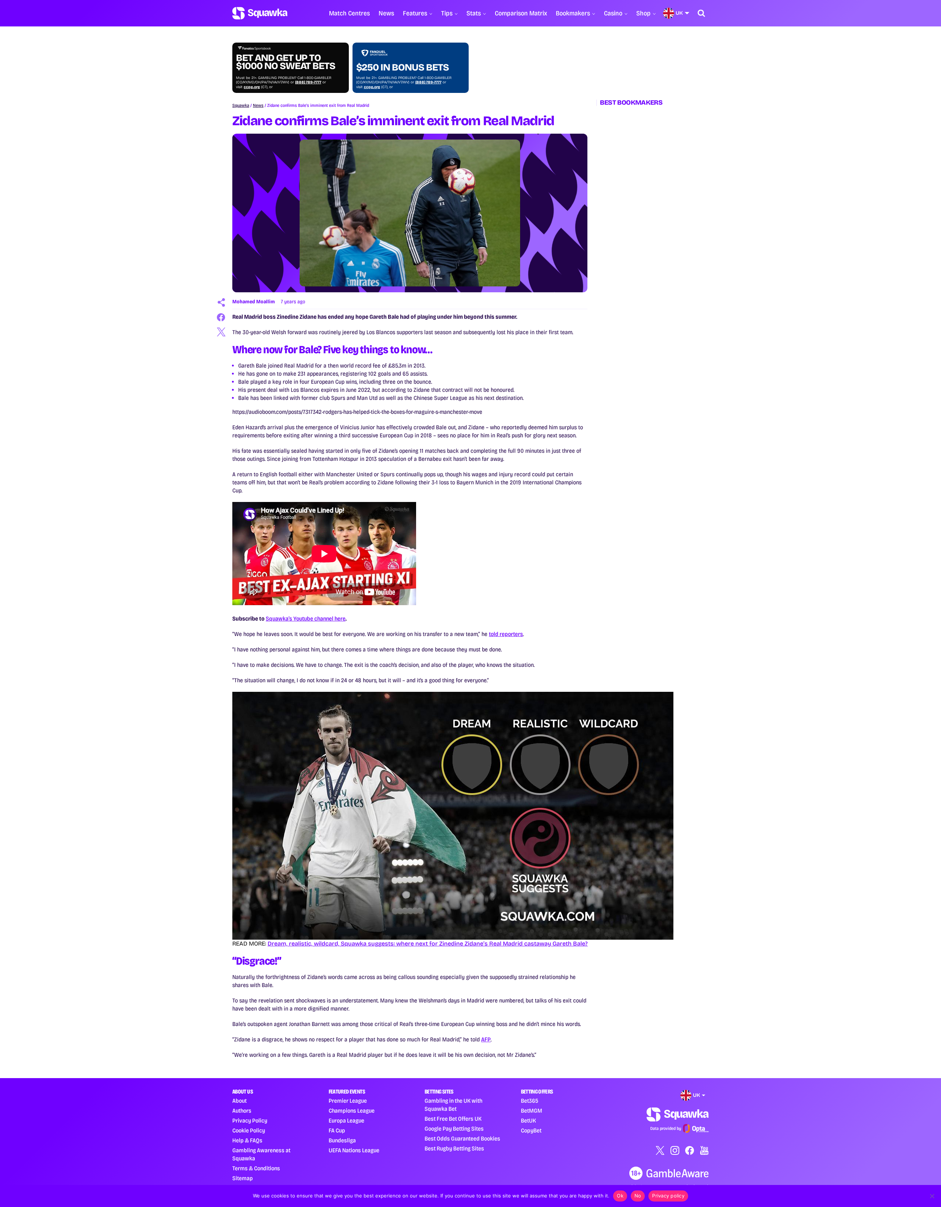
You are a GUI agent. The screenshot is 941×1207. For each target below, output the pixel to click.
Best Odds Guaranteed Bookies (462, 1138)
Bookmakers (573, 13)
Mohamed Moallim (253, 302)
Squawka (240, 105)
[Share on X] (221, 332)
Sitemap (242, 1178)
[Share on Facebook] (221, 317)
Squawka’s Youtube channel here (306, 618)
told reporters (506, 633)
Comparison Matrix (521, 13)
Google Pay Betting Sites (454, 1128)
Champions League (352, 1110)
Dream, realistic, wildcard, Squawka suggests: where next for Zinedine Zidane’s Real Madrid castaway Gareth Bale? (428, 943)
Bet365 (529, 1100)
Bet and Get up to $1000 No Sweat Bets (285, 62)
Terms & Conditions (256, 1168)
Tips (446, 13)
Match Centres (349, 13)
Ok (620, 1196)
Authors (241, 1110)
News (386, 13)
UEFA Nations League (354, 1150)
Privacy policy (668, 1196)
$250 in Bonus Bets (402, 68)
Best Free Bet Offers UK (453, 1118)
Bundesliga (342, 1140)
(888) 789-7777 (308, 82)
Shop (643, 13)
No (637, 1196)
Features (415, 13)
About (239, 1100)
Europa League (346, 1120)
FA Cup (337, 1130)
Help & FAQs (247, 1140)
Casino (613, 13)
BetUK (528, 1120)
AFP (486, 1039)
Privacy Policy (249, 1120)
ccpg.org (252, 87)
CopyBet (531, 1130)
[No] (931, 1196)
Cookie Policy (248, 1130)
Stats (473, 13)
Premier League (348, 1100)
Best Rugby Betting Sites (454, 1148)
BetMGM (531, 1110)
